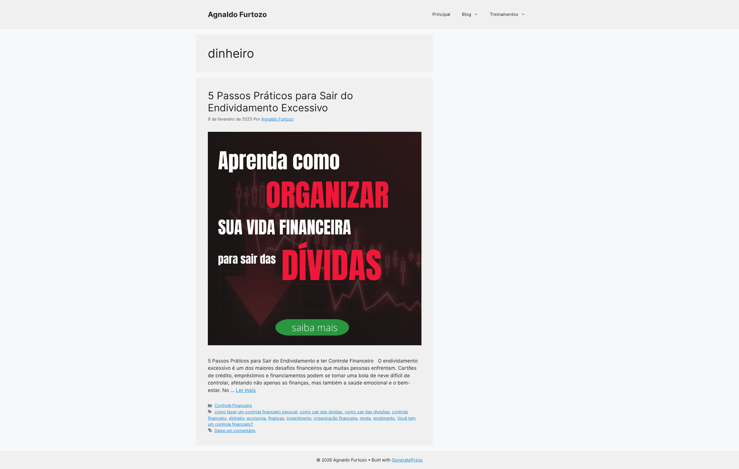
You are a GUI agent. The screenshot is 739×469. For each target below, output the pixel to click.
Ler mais (246, 390)
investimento (299, 418)
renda (365, 418)
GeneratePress (407, 460)
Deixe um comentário (234, 430)
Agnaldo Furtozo (237, 14)
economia (256, 418)
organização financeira (335, 418)
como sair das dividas (321, 411)
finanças (276, 418)
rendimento (384, 418)
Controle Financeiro (233, 405)
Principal (441, 14)
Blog (466, 14)
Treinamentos (504, 14)
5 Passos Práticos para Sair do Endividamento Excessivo (280, 101)
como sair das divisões (367, 411)
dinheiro (237, 418)
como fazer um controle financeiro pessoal (255, 411)
